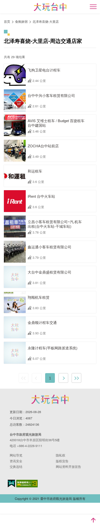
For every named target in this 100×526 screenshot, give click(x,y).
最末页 (76, 378)
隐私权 (60, 455)
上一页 (37, 378)
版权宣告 (62, 461)
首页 (7, 21)
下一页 (63, 378)
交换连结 (16, 466)
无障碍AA (27, 483)
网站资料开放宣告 (68, 466)
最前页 (23, 378)
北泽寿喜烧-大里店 (46, 21)
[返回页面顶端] (93, 520)
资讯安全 (16, 461)
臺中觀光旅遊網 (50, 7)
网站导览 (16, 455)
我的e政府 (11, 483)
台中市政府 (50, 399)
